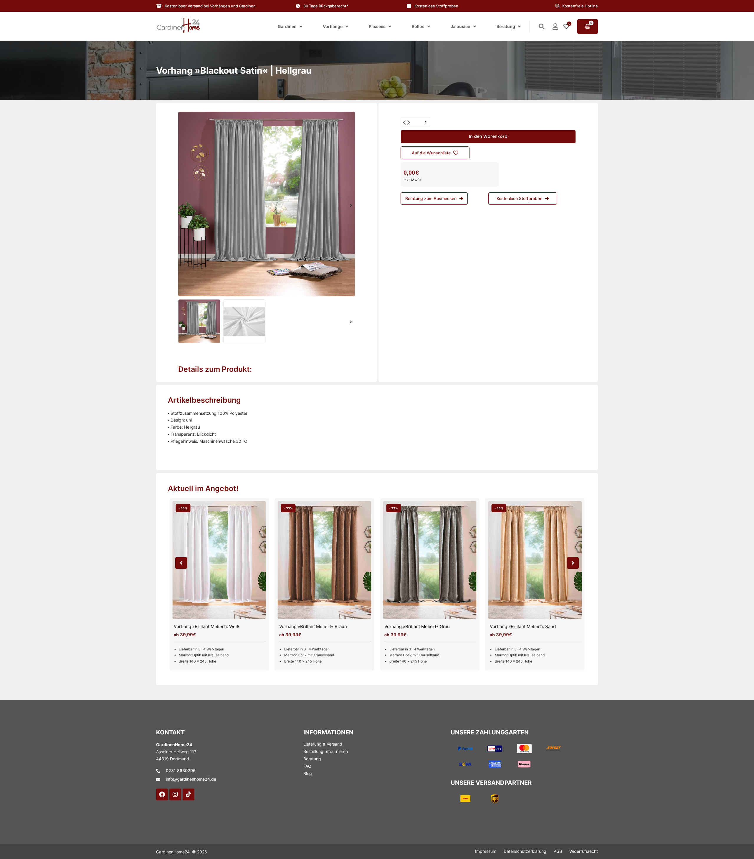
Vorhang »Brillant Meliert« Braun (313, 626)
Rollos (418, 26)
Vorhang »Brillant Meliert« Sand (523, 626)
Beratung (506, 26)
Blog (307, 773)
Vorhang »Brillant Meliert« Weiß (206, 626)
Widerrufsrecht (583, 851)
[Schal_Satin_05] (266, 204)
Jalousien (460, 26)
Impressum (485, 851)
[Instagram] (175, 794)
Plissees (377, 26)
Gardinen (287, 26)
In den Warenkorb (488, 136)
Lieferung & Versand (322, 743)
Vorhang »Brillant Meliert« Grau (417, 626)
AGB (558, 851)
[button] (182, 206)
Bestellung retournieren (325, 751)
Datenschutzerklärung (525, 851)
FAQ (307, 766)
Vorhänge (333, 26)
